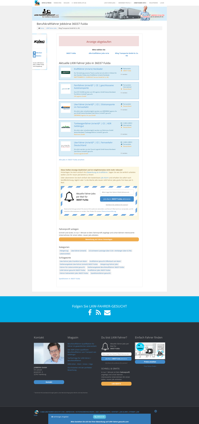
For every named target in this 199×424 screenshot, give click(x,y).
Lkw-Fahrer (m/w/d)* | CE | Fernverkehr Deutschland (93, 143)
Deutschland (127, 89)
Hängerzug (64, 251)
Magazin (66, 3)
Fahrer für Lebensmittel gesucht (72, 267)
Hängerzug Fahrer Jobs (109, 264)
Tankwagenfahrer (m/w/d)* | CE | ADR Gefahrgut (92, 124)
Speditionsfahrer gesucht (100, 273)
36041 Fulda (127, 71)
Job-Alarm (105, 178)
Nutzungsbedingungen (85, 412)
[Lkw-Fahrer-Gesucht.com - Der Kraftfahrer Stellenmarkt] (46, 13)
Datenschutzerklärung (109, 211)
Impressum (70, 412)
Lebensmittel (65, 254)
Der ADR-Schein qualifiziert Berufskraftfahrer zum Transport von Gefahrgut (82, 352)
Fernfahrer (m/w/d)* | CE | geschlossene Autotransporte (94, 86)
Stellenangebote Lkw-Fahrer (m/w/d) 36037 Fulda (79, 264)
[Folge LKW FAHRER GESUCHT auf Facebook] (90, 312)
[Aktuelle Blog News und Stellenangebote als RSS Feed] (98, 312)
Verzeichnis (57, 3)
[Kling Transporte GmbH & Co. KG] (39, 42)
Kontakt (115, 412)
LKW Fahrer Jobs (51, 28)
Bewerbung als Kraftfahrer (97, 172)
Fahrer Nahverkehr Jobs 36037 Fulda (74, 273)
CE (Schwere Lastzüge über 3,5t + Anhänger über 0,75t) (110, 251)
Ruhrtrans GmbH (79, 134)
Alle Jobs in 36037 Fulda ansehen (71, 160)
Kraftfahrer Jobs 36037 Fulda (99, 270)
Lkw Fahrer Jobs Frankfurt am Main (73, 261)
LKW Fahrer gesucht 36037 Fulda (72, 270)
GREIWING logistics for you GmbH (85, 115)
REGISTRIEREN (153, 3)
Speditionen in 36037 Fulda (69, 279)
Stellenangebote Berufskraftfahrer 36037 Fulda (106, 267)
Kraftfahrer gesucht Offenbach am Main (105, 261)
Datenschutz (105, 412)
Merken (39, 53)
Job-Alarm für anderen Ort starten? (117, 205)
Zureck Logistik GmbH (81, 153)
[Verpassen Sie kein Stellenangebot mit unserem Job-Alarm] (107, 312)
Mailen (38, 56)
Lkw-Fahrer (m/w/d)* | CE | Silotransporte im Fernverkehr (94, 105)
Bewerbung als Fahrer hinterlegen (98, 239)
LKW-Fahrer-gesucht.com (118, 422)
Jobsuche (100, 417)
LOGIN (162, 3)
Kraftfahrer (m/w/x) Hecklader (88, 69)
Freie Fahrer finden (150, 366)
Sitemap (132, 412)
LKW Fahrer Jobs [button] (109, 3)
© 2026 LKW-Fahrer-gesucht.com (51, 412)
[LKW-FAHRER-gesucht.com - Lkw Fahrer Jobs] (37, 3)
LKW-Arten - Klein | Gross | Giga (80, 364)
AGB (97, 412)
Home (42, 28)
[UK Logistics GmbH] (66, 89)
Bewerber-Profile (125, 3)
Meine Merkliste (79, 3)
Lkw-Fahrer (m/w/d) (78, 251)
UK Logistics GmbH (80, 96)
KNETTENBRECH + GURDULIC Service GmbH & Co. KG (91, 77)
